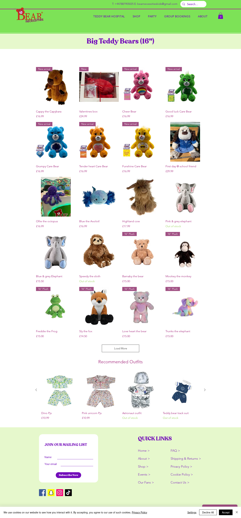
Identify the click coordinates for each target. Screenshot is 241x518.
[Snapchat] (51, 492)
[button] (136, 16)
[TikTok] (68, 492)
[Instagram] (59, 492)
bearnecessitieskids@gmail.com (157, 3)
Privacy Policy (139, 512)
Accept (226, 512)
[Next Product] (205, 390)
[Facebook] (42, 492)
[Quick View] (185, 142)
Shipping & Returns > (186, 459)
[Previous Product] (36, 390)
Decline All (208, 512)
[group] (120, 397)
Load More (120, 348)
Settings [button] (191, 512)
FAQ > (175, 451)
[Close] (237, 512)
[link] (220, 16)
